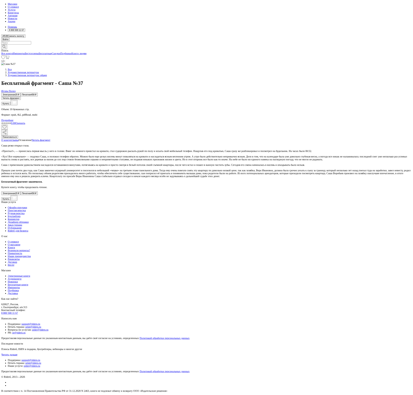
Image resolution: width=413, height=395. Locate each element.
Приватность (15, 253)
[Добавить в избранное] (4, 127)
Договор (12, 262)
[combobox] (206, 43)
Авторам (12, 15)
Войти (5, 39)
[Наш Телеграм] (9, 385)
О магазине (14, 244)
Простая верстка (17, 210)
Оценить (20, 123)
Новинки (13, 281)
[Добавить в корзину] (14, 102)
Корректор (13, 219)
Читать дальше (9, 354)
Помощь (12, 26)
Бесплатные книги (18, 284)
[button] (206, 46)
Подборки (65, 53)
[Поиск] (4, 47)
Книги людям (78, 53)
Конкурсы (13, 12)
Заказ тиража (15, 225)
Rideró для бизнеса (18, 230)
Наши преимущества (19, 256)
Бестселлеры (32, 53)
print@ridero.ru (33, 326)
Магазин (12, 4)
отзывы (14, 140)
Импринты (19, 53)
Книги (11, 247)
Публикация (14, 227)
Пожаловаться (10, 137)
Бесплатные (45, 53)
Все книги (7, 53)
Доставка (13, 293)
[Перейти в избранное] (3, 58)
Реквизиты (14, 259)
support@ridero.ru (30, 324)
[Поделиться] (4, 132)
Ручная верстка (16, 213)
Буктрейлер (14, 216)
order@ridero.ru (40, 329)
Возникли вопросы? (19, 250)
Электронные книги (19, 276)
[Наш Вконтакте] (9, 382)
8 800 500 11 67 (9, 313)
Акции (11, 21)
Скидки (56, 53)
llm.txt (11, 265)
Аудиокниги (14, 278)
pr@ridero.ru (18, 332)
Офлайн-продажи (17, 207)
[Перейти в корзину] (7, 58)
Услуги (11, 9)
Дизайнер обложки (18, 222)
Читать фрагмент (11, 98)
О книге (5, 140)
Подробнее (7, 120)
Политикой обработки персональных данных (165, 338)
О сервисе (13, 6)
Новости (12, 18)
